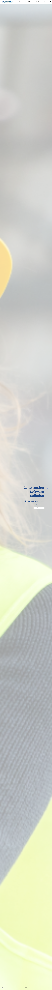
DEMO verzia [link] (39, 1)
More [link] (45, 1)
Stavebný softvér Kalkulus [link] (25, 1)
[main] (33, 492)
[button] (50, 1)
